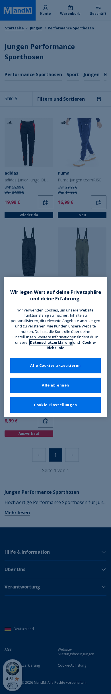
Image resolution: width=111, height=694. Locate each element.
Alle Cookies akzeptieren (55, 365)
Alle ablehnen (55, 385)
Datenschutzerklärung (51, 342)
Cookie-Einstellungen (55, 404)
